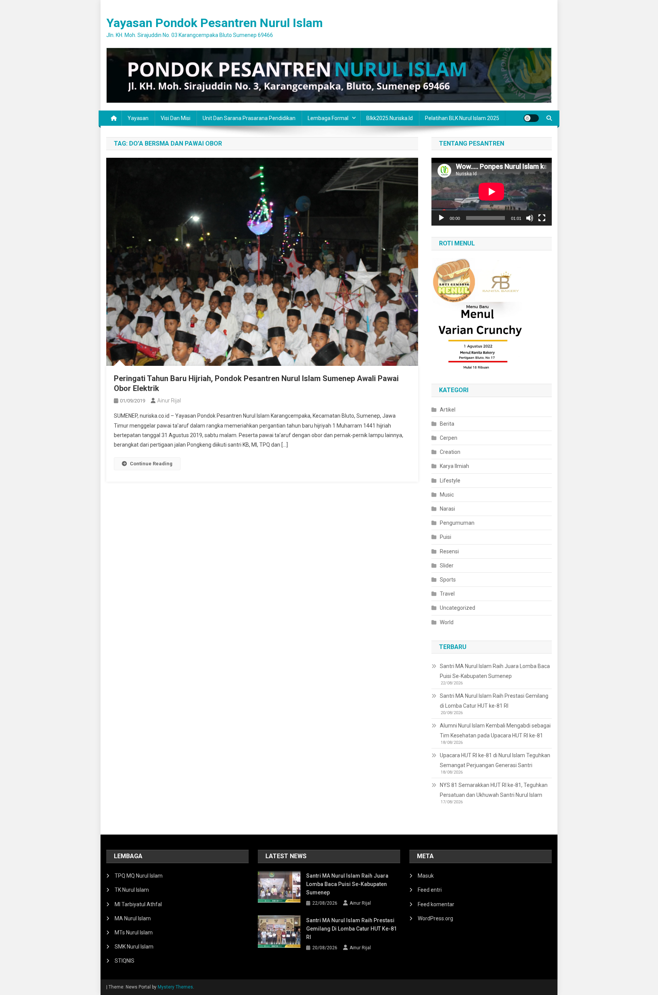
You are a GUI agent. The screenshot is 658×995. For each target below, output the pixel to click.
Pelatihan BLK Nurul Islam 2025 (462, 118)
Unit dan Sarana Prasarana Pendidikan (249, 118)
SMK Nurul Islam (134, 947)
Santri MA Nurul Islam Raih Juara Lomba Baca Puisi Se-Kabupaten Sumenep (495, 671)
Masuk (426, 876)
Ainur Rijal (169, 400)
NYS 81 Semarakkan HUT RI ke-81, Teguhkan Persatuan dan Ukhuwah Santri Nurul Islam (494, 790)
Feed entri (430, 890)
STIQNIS (124, 961)
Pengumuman (457, 523)
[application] (491, 192)
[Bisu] (529, 218)
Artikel (447, 410)
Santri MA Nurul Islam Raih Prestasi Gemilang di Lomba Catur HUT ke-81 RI (494, 701)
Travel (447, 594)
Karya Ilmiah (454, 466)
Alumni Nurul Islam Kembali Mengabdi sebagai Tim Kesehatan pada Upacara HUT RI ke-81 (495, 731)
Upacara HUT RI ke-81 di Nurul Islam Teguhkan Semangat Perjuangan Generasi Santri (495, 760)
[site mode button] (531, 118)
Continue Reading (151, 463)
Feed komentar (436, 904)
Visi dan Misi (175, 118)
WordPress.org (435, 918)
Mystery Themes (175, 987)
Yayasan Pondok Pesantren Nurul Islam (214, 23)
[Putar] (441, 218)
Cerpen (448, 438)
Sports (448, 580)
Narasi (447, 509)
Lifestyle (450, 480)
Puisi (445, 537)
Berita (447, 424)
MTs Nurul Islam (134, 932)
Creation (450, 452)
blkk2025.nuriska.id (389, 118)
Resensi (449, 551)
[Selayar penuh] (542, 218)
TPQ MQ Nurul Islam (139, 876)
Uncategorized (457, 608)
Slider (447, 565)
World (447, 622)
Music (447, 495)
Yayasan (138, 118)
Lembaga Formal (328, 118)
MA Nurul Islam (133, 918)
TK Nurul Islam (132, 890)
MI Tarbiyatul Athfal (138, 904)
